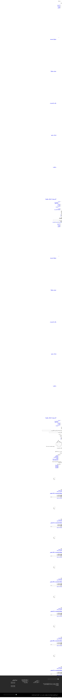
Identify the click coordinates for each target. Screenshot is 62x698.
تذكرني (60, 434)
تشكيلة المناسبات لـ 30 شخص (56, 611)
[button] (59, 491)
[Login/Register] (61, 213)
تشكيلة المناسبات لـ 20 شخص (56, 522)
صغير (57, 462)
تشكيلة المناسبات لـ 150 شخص (56, 493)
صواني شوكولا (53, 71)
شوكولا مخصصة (53, 39)
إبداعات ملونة (53, 135)
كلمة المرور (60, 432)
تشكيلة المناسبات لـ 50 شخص (56, 670)
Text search (60, 452)
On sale (59, 451)
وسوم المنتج (60, 456)
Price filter (60, 450)
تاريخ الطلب (36, 681)
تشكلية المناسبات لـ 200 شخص (56, 581)
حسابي (37, 680)
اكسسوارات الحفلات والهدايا (50, 199)
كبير (57, 463)
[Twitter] (54, 688)
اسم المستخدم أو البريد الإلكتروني (56, 430)
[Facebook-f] (57, 688)
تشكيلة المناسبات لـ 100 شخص (56, 552)
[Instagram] (50, 688)
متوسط (55, 464)
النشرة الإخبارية (36, 682)
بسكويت (54, 167)
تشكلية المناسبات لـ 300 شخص (56, 640)
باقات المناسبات (53, 103)
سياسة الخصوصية (25, 679)
